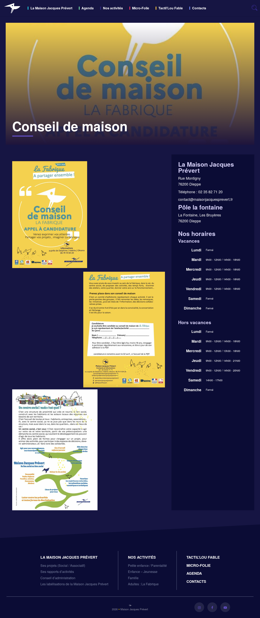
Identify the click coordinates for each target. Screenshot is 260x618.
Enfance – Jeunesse (142, 571)
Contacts (199, 8)
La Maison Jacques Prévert (51, 8)
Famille (133, 578)
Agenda (87, 8)
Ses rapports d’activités (57, 571)
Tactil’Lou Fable (170, 8)
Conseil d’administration (57, 578)
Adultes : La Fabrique (143, 584)
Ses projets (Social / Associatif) (62, 565)
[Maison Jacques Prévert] (12, 8)
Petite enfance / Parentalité (147, 565)
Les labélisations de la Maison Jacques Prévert (74, 584)
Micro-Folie (140, 8)
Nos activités (113, 8)
